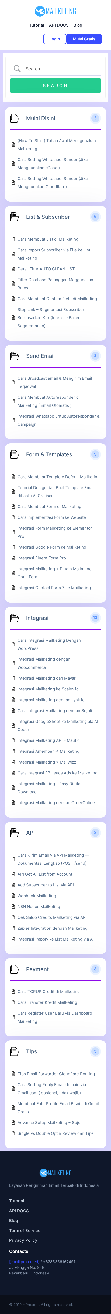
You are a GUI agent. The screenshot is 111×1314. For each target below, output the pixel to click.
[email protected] (24, 1261)
